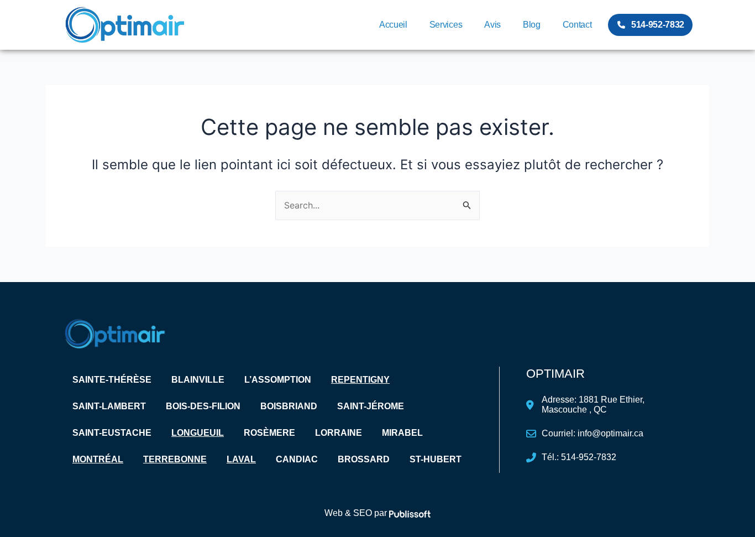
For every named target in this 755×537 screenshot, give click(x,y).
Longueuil (197, 432)
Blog (532, 24)
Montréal (97, 459)
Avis (492, 24)
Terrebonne (175, 459)
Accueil (393, 24)
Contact (577, 24)
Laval (241, 459)
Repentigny (360, 379)
